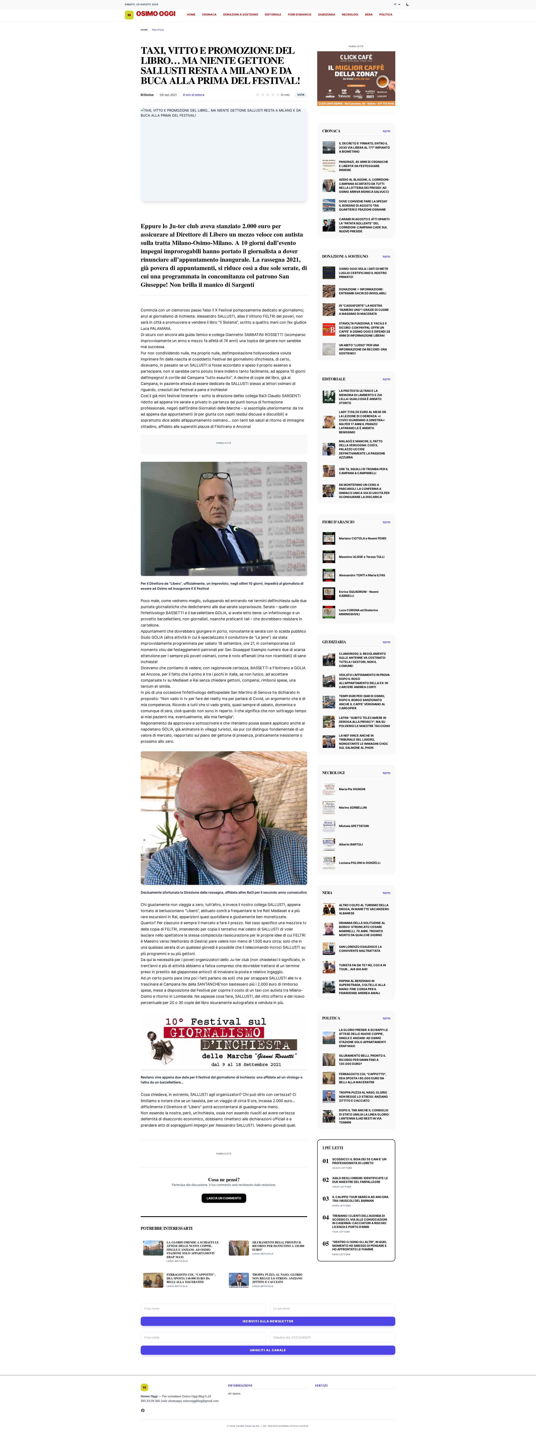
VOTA (300, 94)
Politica (385, 14)
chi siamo (234, 1393)
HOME (191, 14)
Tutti (386, 131)
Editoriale (273, 14)
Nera (369, 14)
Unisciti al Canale (268, 1350)
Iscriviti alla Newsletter (268, 1321)
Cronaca (209, 14)
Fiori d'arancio (299, 14)
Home (144, 29)
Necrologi (350, 14)
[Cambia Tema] (407, 4)
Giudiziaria (326, 14)
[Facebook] (143, 1410)
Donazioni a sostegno (240, 14)
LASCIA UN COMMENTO (224, 1198)
